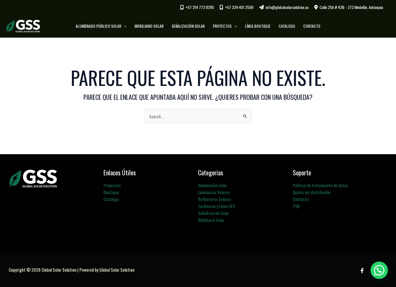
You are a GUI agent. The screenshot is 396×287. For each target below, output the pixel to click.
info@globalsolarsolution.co (287, 7)
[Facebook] (362, 270)
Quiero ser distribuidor (312, 192)
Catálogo (111, 199)
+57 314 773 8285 (200, 7)
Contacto (301, 199)
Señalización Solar (213, 213)
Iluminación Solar (212, 185)
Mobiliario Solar (211, 220)
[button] (123, 26)
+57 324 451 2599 (239, 7)
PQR (296, 206)
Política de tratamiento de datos (320, 185)
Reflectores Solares (214, 199)
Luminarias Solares (214, 192)
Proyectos (112, 185)
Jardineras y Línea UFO (216, 206)
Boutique (111, 192)
